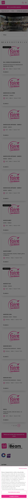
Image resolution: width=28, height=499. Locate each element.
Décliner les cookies (23, 468)
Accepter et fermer (13, 496)
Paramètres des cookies (14, 492)
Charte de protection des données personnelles (13, 489)
